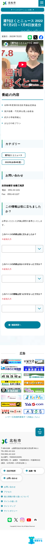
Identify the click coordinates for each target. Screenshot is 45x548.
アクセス (8, 492)
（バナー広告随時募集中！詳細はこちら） (22, 417)
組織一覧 (32, 471)
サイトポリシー (10, 511)
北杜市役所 (11, 471)
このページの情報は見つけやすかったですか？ (22, 294)
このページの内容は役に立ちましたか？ (19, 234)
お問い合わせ (12, 478)
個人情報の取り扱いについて (16, 497)
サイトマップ (9, 506)
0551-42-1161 (14, 190)
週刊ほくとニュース (13, 155)
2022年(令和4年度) (13, 162)
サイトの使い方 (10, 501)
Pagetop (40, 432)
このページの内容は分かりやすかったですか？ (22, 264)
